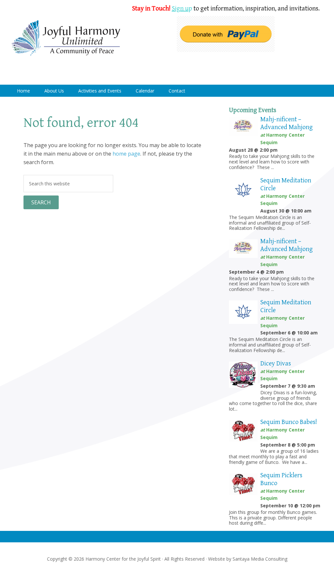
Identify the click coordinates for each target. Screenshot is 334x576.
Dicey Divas (275, 363)
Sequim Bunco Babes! (288, 422)
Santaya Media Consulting (260, 559)
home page (126, 153)
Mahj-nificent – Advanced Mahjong (286, 123)
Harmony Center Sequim (65, 38)
